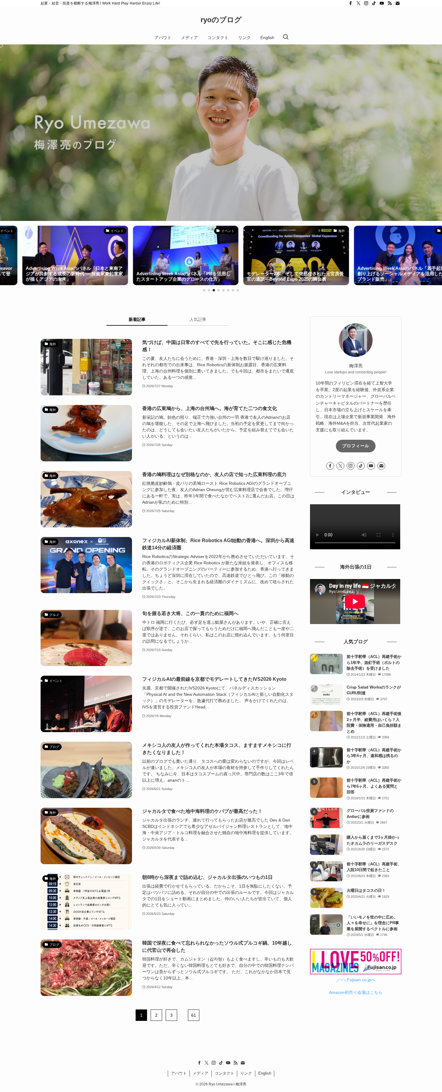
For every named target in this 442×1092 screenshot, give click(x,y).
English (264, 1073)
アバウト (179, 1073)
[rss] (390, 3)
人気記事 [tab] (197, 319)
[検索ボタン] (285, 37)
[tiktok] (374, 3)
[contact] (397, 3)
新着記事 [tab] (137, 319)
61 (193, 1015)
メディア (200, 1073)
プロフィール (355, 445)
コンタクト (224, 1073)
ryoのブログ (221, 19)
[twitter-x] (358, 3)
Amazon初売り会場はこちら (355, 992)
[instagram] (366, 3)
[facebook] (351, 3)
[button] (204, 290)
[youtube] (382, 3)
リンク (246, 1073)
